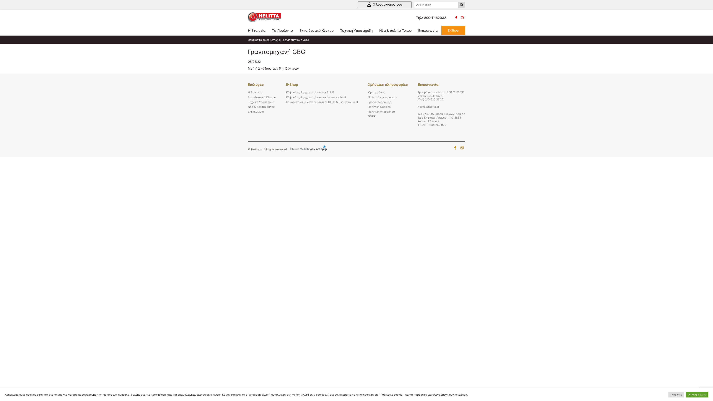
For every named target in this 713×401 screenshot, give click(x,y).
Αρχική (274, 40)
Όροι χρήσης (376, 92)
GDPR (372, 116)
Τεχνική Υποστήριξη (356, 30)
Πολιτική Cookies (379, 107)
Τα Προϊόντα (282, 30)
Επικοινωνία (428, 30)
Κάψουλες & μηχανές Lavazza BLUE (310, 92)
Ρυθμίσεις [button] (676, 394)
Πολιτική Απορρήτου (381, 111)
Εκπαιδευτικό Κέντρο (316, 30)
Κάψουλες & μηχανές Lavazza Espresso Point (316, 97)
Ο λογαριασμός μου (387, 4)
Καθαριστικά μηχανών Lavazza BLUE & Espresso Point (322, 102)
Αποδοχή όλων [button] (697, 394)
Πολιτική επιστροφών (382, 97)
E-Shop (453, 30)
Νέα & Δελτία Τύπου (395, 30)
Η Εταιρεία (257, 30)
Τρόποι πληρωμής (379, 102)
